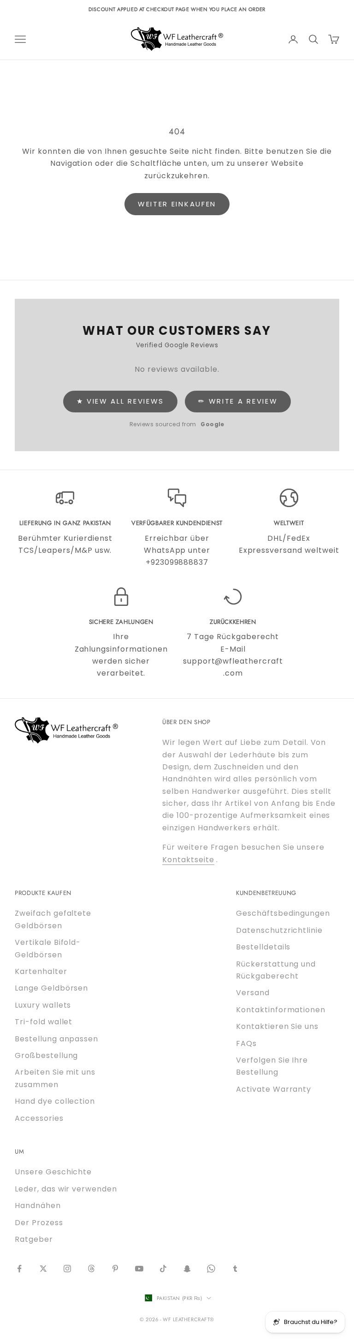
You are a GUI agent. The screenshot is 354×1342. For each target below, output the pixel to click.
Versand (253, 992)
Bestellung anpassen (56, 1039)
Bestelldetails (263, 947)
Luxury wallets (43, 1005)
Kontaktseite (188, 859)
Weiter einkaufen (177, 204)
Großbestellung (46, 1055)
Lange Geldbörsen (51, 988)
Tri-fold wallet (43, 1021)
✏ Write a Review (237, 401)
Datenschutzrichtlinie (279, 930)
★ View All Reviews (121, 401)
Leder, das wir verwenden (66, 1189)
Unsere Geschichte (53, 1172)
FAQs (246, 1043)
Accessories (39, 1118)
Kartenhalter (41, 971)
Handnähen (38, 1205)
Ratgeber (34, 1239)
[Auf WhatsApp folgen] (211, 1268)
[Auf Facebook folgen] (19, 1268)
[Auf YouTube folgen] (139, 1268)
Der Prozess (39, 1222)
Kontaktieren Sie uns (277, 1026)
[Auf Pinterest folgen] (115, 1268)
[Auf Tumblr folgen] (235, 1268)
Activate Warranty (273, 1089)
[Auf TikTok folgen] (163, 1268)
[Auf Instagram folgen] (67, 1268)
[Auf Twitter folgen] (43, 1268)
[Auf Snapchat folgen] (187, 1268)
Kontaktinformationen (280, 1009)
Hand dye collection (55, 1101)
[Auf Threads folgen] (91, 1268)
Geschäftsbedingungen (283, 913)
